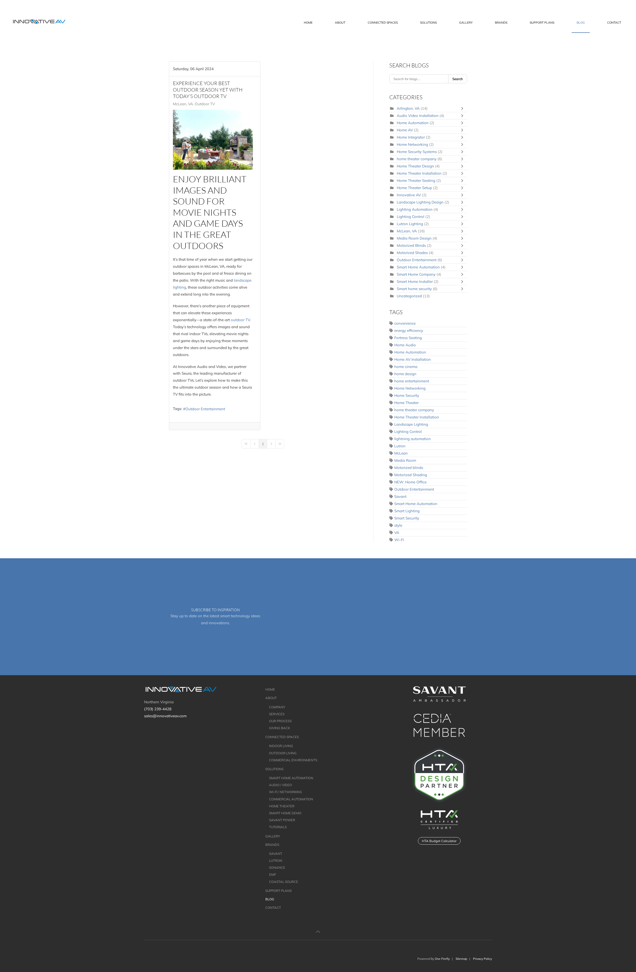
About (271, 698)
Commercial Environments (293, 760)
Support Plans (542, 22)
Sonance (277, 868)
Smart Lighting (407, 511)
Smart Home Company (417, 274)
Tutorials (278, 827)
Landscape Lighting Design (420, 202)
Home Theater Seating (416, 180)
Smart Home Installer (415, 281)
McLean (401, 453)
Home (308, 22)
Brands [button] (501, 22)
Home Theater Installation (419, 173)
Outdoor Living (283, 753)
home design (405, 373)
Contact (614, 22)
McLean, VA (183, 104)
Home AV (405, 130)
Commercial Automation (291, 799)
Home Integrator (411, 137)
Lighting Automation (415, 209)
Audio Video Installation (417, 115)
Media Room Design (414, 238)
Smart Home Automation (418, 267)
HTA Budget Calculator (439, 841)
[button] (318, 931)
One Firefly (442, 959)
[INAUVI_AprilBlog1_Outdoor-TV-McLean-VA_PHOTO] (213, 140)
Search (457, 79)
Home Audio (405, 345)
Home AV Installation (412, 359)
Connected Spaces (282, 737)
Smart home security (414, 288)
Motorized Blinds (411, 245)
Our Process (280, 721)
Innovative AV (409, 195)
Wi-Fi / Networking (285, 792)
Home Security (406, 395)
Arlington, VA (408, 108)
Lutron (399, 446)
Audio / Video (280, 785)
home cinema (405, 366)
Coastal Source (283, 882)
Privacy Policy (482, 959)
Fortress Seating (408, 337)
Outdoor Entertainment (205, 409)
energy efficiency (408, 330)
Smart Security (406, 518)
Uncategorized (409, 296)
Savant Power (282, 820)
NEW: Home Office (410, 482)
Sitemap (461, 959)
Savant (400, 496)
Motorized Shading (410, 474)
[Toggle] (463, 108)
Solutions (274, 769)
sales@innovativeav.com (165, 716)
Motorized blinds (408, 467)
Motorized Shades (413, 252)
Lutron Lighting (410, 223)
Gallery (466, 22)
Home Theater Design (415, 166)
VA (396, 532)
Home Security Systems (417, 151)
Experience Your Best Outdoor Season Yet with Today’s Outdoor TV (207, 89)
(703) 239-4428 (157, 709)
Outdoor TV (205, 104)
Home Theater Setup (414, 187)
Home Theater (406, 402)
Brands (272, 845)
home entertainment (411, 381)
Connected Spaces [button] (383, 22)
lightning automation (412, 438)
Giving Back (279, 728)
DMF (272, 874)
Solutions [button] (428, 22)
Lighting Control (411, 216)
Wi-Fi (399, 539)
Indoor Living (281, 746)
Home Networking (412, 144)
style (398, 525)
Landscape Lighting (411, 424)
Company (277, 707)
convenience (405, 323)
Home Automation (413, 122)
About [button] (340, 22)
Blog (581, 22)
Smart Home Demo (285, 813)
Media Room (405, 460)
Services (276, 714)
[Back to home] (40, 22)
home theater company (417, 158)
